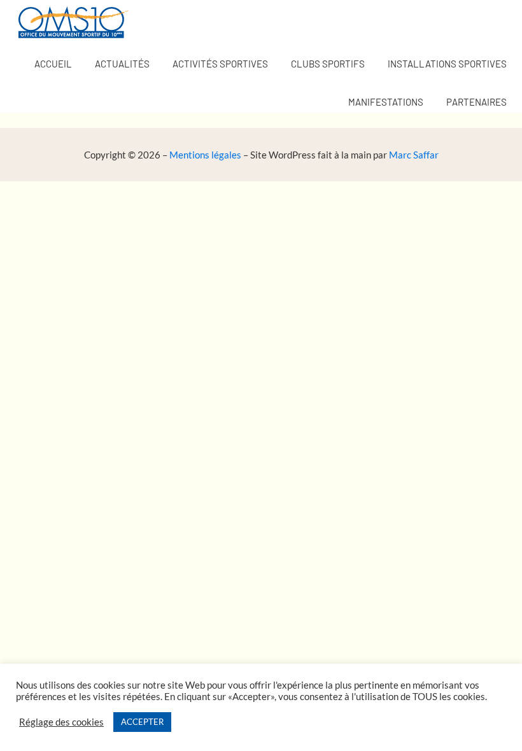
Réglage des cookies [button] (61, 722)
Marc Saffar (414, 154)
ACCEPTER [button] (142, 722)
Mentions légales (205, 154)
